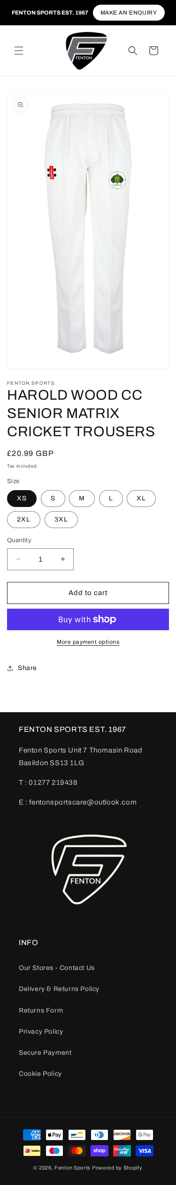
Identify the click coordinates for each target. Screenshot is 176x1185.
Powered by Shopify (117, 1167)
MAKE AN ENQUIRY (128, 12)
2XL (24, 519)
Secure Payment (45, 1052)
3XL (61, 519)
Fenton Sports (72, 1167)
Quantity (19, 540)
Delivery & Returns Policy (59, 988)
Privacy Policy (41, 1031)
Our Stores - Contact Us (57, 967)
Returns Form (41, 1010)
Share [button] (27, 667)
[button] (18, 50)
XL (141, 498)
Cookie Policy (40, 1073)
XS (22, 498)
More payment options (88, 642)
